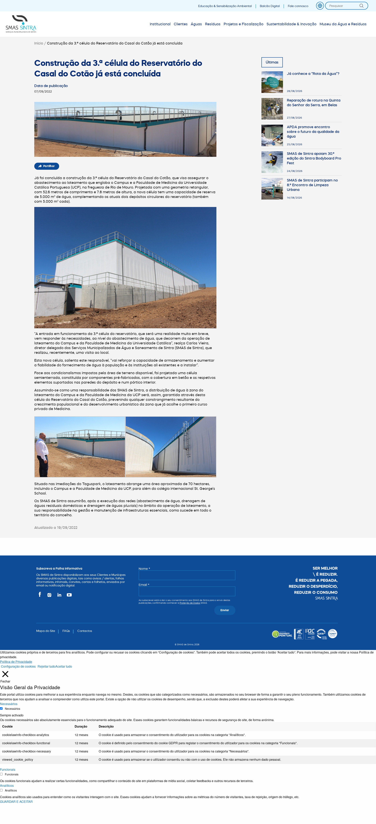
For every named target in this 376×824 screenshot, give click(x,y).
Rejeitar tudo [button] (46, 666)
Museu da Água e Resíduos (343, 24)
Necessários (12, 709)
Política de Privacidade (16, 661)
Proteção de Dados (190, 603)
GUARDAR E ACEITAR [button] (16, 801)
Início (38, 43)
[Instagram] (50, 596)
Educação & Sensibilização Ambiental (225, 6)
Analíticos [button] (7, 785)
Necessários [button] (8, 703)
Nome (144, 568)
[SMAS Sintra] (21, 24)
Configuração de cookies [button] (18, 666)
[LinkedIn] (60, 596)
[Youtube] (68, 596)
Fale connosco (298, 6)
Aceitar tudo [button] (63, 666)
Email (144, 584)
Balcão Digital (270, 6)
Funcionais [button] (7, 769)
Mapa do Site (45, 631)
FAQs (66, 631)
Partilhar (49, 166)
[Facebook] (40, 596)
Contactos (84, 631)
